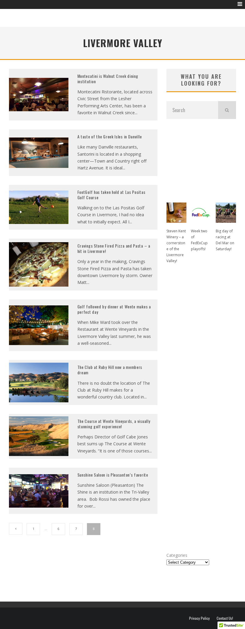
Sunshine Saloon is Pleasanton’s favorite (112, 475)
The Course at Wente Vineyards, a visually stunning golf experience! (113, 423)
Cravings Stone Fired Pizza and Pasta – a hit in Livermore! (113, 248)
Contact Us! (225, 618)
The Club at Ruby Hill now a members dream (110, 369)
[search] (227, 110)
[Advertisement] (201, 158)
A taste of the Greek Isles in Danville (109, 136)
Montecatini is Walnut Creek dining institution (107, 78)
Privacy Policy (199, 618)
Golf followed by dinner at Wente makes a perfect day (114, 309)
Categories (176, 555)
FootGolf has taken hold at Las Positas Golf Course (111, 194)
